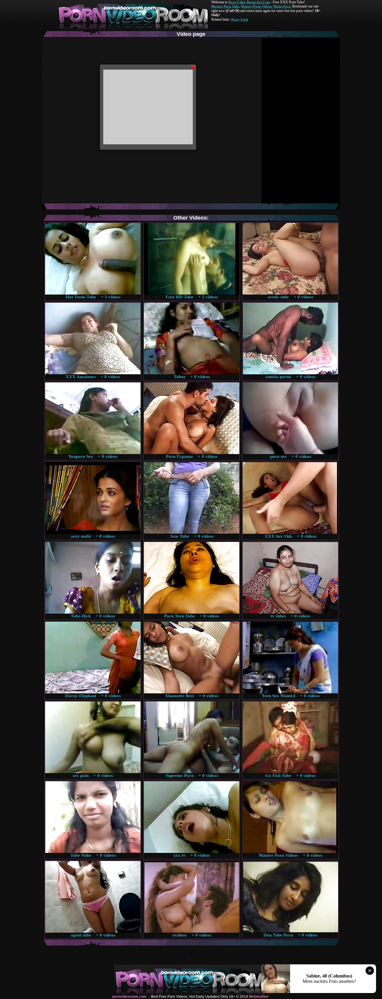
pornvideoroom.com (129, 997)
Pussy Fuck (239, 19)
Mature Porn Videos (256, 6)
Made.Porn (281, 6)
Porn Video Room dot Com (249, 2)
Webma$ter (259, 997)
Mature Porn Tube (225, 6)
